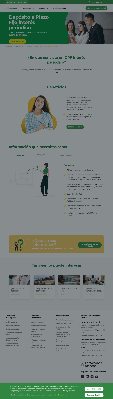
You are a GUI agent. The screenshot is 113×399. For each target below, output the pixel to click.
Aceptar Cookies (94, 389)
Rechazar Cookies (94, 395)
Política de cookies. (59, 395)
